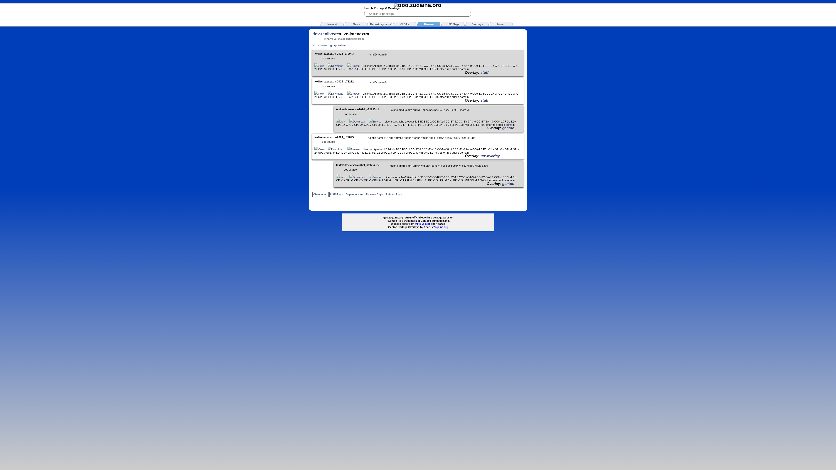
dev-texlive (323, 34)
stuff (484, 72)
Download (337, 66)
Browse (355, 66)
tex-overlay (490, 156)
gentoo (508, 128)
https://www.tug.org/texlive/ (329, 45)
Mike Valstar (422, 224)
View (321, 66)
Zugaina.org (440, 227)
